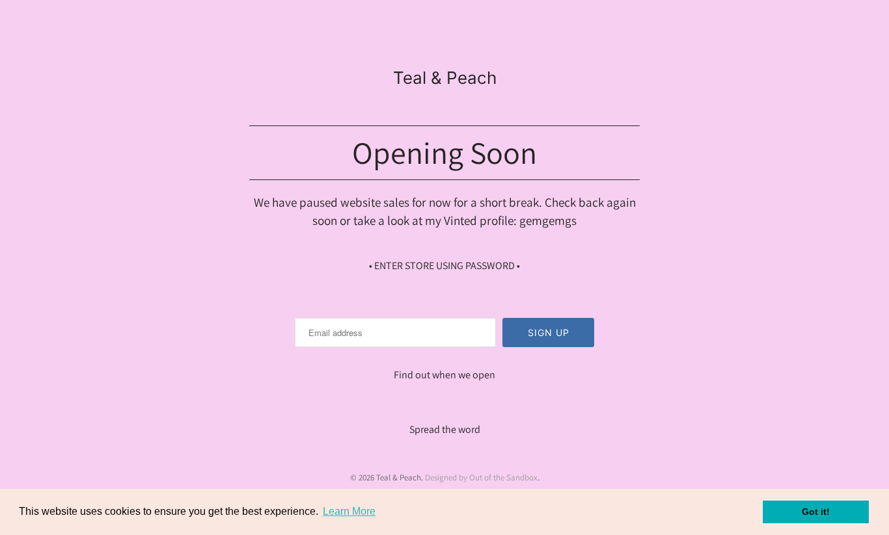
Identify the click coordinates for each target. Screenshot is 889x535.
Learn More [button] (349, 511)
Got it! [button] (816, 511)
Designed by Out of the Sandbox (481, 477)
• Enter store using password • (444, 265)
